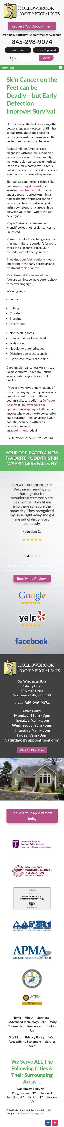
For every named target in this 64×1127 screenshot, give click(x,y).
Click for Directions (32, 750)
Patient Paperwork (46, 49)
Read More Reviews (32, 579)
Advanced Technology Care (27, 1022)
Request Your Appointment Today (32, 816)
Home (17, 1017)
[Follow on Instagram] (55, 1123)
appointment (19, 430)
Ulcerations (17, 323)
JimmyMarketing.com (31, 1113)
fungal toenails (32, 186)
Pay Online (18, 49)
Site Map (15, 1037)
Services (43, 1017)
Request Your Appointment (32, 26)
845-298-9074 (32, 41)
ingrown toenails (24, 190)
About (29, 1017)
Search (46, 57)
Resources (34, 1026)
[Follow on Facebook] (48, 1123)
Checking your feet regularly (25, 259)
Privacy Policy (35, 1037)
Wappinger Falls (34, 409)
